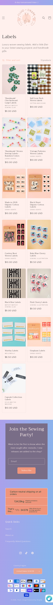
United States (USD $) (25, 571)
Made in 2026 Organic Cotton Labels (12, 204)
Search (8, 529)
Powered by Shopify (34, 600)
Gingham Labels (37, 351)
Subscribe (26, 470)
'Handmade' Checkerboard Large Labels (11, 100)
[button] (3, 18)
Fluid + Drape (22, 600)
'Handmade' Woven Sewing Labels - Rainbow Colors (14, 153)
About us (9, 535)
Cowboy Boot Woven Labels (11, 254)
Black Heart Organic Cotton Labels (37, 204)
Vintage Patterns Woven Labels (38, 152)
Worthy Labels (11, 351)
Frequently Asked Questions (17, 541)
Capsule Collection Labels (13, 398)
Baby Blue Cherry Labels (38, 254)
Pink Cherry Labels (38, 302)
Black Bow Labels (13, 302)
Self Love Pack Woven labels (36, 99)
